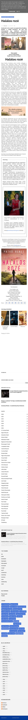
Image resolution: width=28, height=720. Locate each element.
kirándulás (3, 558)
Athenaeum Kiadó (5, 439)
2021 (2, 416)
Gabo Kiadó (4, 460)
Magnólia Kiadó (4, 483)
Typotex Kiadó (4, 513)
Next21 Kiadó (4, 499)
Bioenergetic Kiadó (5, 444)
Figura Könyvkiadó (5, 455)
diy (2, 554)
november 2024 (6, 654)
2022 (2, 418)
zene (2, 579)
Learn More (12, 11)
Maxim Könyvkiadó (5, 490)
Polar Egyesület (4, 506)
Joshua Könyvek (5, 471)
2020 (2, 414)
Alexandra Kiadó (5, 435)
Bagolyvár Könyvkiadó (6, 441)
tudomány (3, 574)
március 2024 (6, 672)
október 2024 (6, 656)
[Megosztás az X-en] (9, 303)
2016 (4, 694)
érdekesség (4, 581)
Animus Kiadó (4, 437)
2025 (2, 425)
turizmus (3, 577)
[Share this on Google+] (12, 303)
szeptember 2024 (6, 659)
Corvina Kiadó (4, 451)
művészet (3, 565)
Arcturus (4, 702)
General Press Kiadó (5, 462)
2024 (2, 423)
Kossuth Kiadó (4, 476)
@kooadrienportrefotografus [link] (13, 230)
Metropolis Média (5, 494)
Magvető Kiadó (4, 485)
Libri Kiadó (3, 480)
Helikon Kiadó (4, 467)
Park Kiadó (3, 501)
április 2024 (5, 670)
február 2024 (5, 674)
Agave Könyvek (4, 432)
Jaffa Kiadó (3, 469)
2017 (4, 692)
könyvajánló (4, 563)
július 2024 (5, 663)
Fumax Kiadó (4, 457)
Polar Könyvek (4, 508)
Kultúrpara (5, 708)
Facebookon (17, 245)
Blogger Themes (23, 717)
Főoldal (3, 595)
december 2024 (6, 652)
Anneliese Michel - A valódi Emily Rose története (12, 541)
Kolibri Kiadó (4, 474)
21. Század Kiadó (5, 430)
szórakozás (3, 572)
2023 (2, 421)
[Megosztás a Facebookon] (6, 303)
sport (2, 570)
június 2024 (5, 665)
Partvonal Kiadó (5, 504)
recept (2, 567)
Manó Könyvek (4, 487)
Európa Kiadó (4, 453)
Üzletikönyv (4, 522)
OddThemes (9, 717)
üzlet (2, 584)
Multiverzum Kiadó (5, 497)
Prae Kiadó (3, 510)
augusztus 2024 (6, 661)
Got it (18, 11)
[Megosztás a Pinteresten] (24, 303)
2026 (2, 428)
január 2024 (5, 676)
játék (2, 556)
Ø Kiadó (3, 520)
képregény (3, 561)
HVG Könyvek (4, 464)
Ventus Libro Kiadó (5, 515)
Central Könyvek (5, 448)
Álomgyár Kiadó (5, 517)
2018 (4, 690)
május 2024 (5, 667)
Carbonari (5, 25)
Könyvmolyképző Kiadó (6, 478)
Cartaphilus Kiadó (5, 446)
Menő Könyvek (4, 492)
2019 (4, 688)
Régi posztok (4, 594)
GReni (4, 706)
